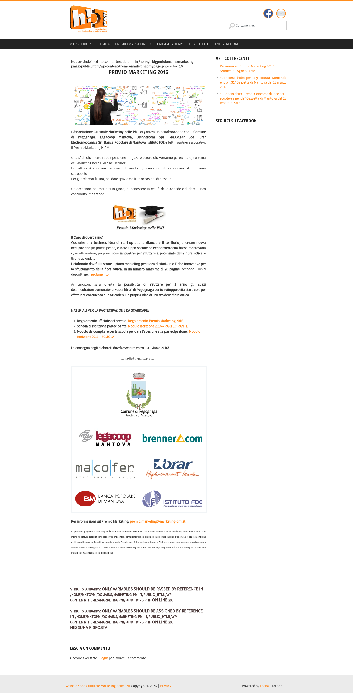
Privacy (165, 686)
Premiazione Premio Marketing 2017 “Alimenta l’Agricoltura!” (247, 68)
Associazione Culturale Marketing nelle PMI (98, 686)
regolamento (99, 274)
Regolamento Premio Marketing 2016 (155, 321)
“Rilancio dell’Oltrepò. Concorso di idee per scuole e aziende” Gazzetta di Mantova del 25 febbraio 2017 (253, 98)
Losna (264, 686)
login (104, 658)
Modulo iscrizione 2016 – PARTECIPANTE (158, 326)
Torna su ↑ (279, 686)
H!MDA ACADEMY (169, 44)
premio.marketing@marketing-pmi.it (157, 521)
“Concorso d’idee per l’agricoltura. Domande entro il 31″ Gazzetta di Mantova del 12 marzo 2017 (253, 82)
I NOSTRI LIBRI (226, 44)
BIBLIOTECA (198, 44)
